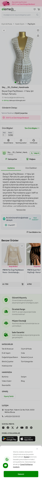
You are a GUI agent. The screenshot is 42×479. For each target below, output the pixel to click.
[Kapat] (37, 449)
